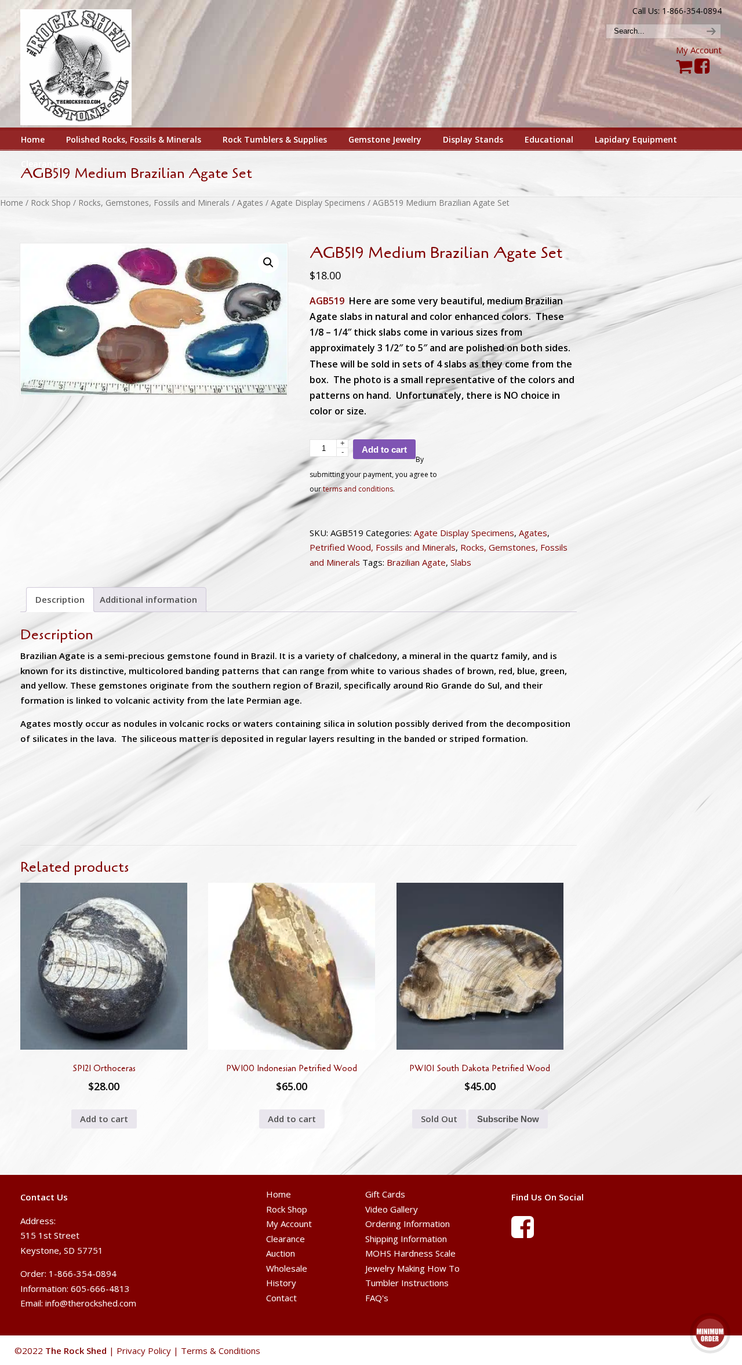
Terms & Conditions (220, 1350)
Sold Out (439, 1118)
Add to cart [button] (104, 1118)
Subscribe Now (508, 1119)
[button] (268, 262)
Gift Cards (385, 1194)
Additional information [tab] (148, 599)
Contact (281, 1298)
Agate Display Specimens (318, 202)
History (281, 1282)
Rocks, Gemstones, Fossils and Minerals (154, 202)
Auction (280, 1253)
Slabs (460, 562)
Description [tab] (60, 599)
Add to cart (384, 449)
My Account (699, 50)
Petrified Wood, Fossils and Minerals (383, 547)
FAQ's (376, 1298)
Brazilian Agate (416, 562)
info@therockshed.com (90, 1303)
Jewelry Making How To (412, 1268)
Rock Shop (51, 202)
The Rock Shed (89, 64)
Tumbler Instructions (407, 1282)
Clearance (285, 1238)
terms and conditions (358, 489)
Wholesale (286, 1268)
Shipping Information (406, 1238)
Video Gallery (391, 1209)
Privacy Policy (144, 1350)
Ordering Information (407, 1223)
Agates (250, 202)
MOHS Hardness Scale (410, 1253)
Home (11, 202)
